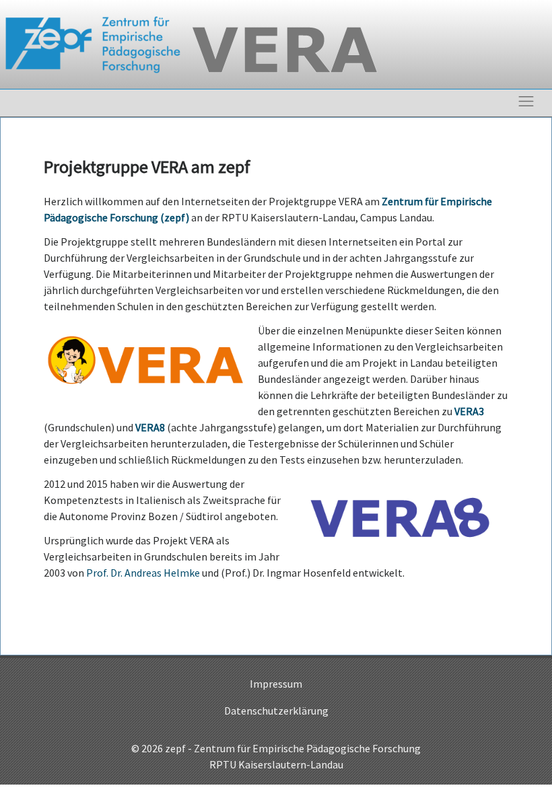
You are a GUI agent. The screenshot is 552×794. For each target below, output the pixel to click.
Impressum (276, 683)
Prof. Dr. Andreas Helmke (143, 572)
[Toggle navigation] (526, 100)
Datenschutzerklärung (276, 710)
